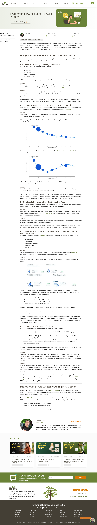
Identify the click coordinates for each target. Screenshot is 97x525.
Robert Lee (40, 421)
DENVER (32, 514)
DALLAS (32, 512)
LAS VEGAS (48, 512)
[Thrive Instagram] (84, 490)
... (22, 465)
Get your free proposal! (85, 517)
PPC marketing (31, 398)
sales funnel (49, 213)
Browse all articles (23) (75, 421)
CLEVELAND (33, 510)
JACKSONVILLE (34, 519)
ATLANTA (17, 512)
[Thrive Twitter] (76, 490)
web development (43, 188)
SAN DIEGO (77, 516)
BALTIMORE (18, 516)
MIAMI (61, 510)
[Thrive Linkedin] (79, 490)
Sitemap (77, 522)
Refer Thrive (50, 522)
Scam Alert (71, 522)
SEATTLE (76, 519)
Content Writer (39, 422)
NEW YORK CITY (49, 519)
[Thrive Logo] (4, 3)
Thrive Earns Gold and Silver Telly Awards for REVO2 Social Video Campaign (74, 461)
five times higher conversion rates (66, 151)
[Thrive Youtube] (82, 490)
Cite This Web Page (19, 22)
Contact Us (73, 496)
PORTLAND (77, 512)
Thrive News (24, 39)
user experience (66, 109)
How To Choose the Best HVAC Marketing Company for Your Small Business (22, 461)
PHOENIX (62, 514)
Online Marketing (32, 39)
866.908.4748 (83, 493)
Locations (43, 522)
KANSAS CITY (48, 510)
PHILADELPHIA (78, 510)
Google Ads (74, 252)
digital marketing (54, 390)
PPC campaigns (42, 235)
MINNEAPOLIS (63, 512)
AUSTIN (17, 514)
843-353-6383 (64, 409)
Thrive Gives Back (82, 496)
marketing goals (62, 87)
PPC (39, 39)
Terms (56, 522)
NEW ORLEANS (63, 516)
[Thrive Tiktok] (87, 490)
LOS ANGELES (48, 514)
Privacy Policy (63, 522)
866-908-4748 (79, 3)
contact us (53, 409)
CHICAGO (17, 519)
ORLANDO (62, 519)
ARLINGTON (18, 510)
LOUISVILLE (48, 516)
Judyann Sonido (81, 456)
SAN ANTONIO (78, 514)
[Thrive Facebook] (74, 490)
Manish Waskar (28, 456)
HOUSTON (32, 516)
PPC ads (55, 375)
